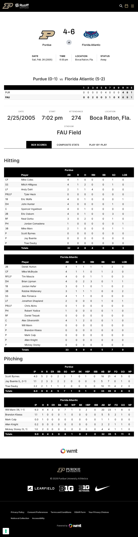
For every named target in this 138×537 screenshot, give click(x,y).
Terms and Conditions (61, 512)
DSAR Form (80, 512)
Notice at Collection (20, 518)
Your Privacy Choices (99, 512)
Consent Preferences (37, 512)
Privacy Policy (17, 512)
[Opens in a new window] (41, 488)
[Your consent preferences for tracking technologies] (6, 531)
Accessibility (38, 518)
